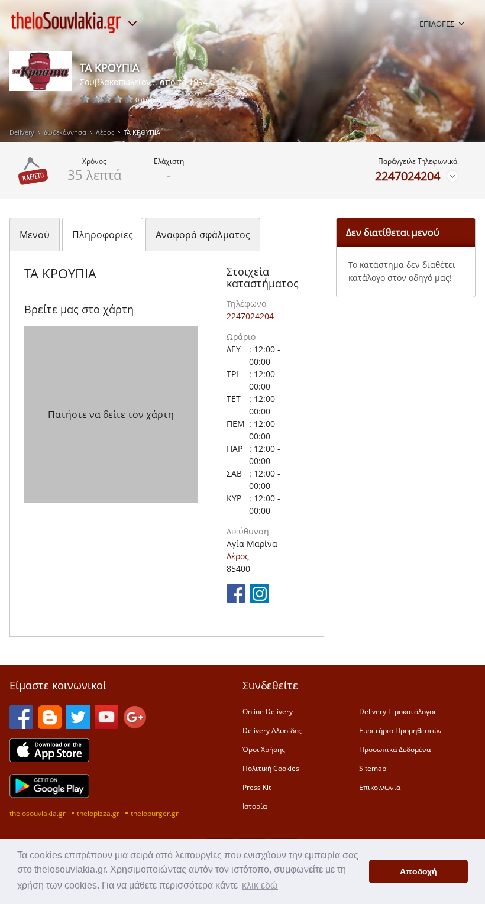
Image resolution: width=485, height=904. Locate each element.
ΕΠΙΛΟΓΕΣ (436, 23)
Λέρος (105, 132)
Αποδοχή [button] (418, 871)
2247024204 (407, 176)
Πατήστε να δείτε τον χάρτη (111, 414)
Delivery (21, 132)
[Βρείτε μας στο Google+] (135, 725)
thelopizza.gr (98, 813)
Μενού (35, 234)
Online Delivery (267, 711)
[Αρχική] (66, 22)
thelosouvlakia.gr (37, 813)
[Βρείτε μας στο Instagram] (259, 599)
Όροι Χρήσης (263, 749)
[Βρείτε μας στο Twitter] (78, 725)
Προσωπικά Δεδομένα (395, 749)
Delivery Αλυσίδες (272, 730)
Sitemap (372, 768)
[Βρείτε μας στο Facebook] (236, 599)
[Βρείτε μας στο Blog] (50, 725)
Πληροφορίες (102, 234)
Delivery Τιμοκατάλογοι (397, 711)
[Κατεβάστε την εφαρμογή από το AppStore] (49, 758)
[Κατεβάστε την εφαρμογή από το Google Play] (49, 794)
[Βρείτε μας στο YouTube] (106, 725)
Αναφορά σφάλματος (203, 234)
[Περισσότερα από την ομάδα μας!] (132, 23)
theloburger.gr (155, 813)
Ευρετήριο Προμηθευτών (400, 730)
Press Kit (256, 787)
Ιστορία (254, 806)
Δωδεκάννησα (65, 132)
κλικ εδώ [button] (260, 885)
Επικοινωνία (379, 787)
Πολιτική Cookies (270, 768)
